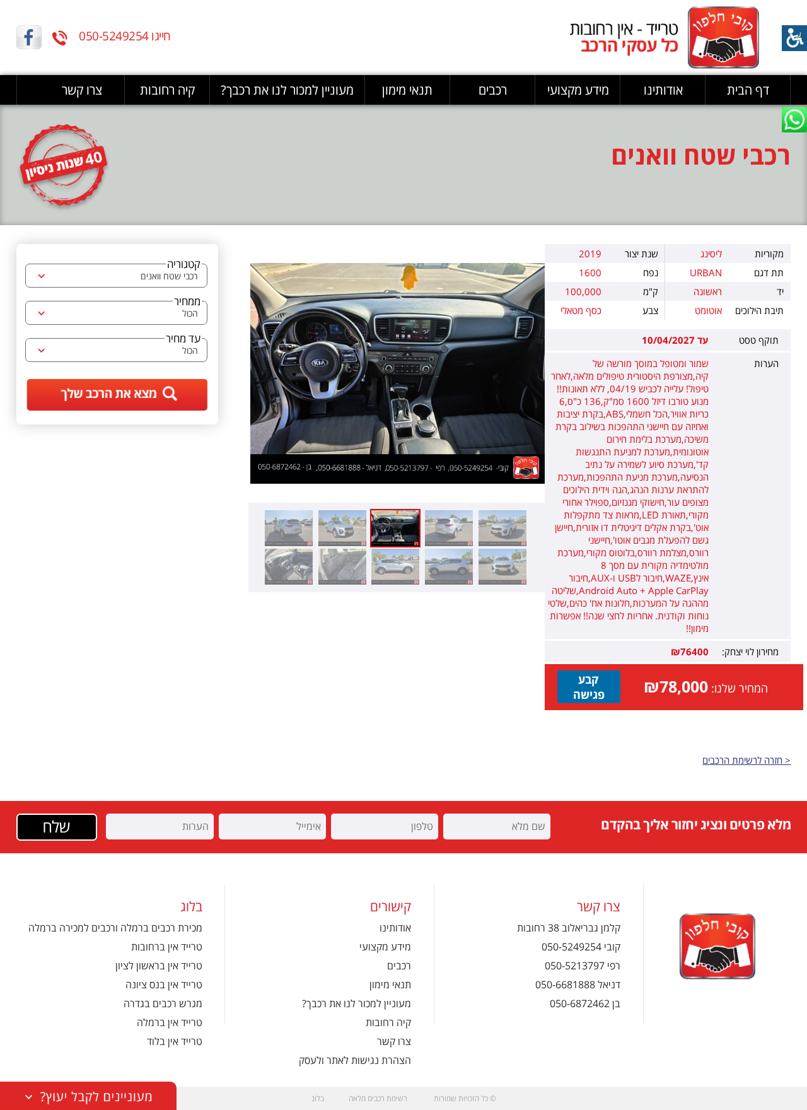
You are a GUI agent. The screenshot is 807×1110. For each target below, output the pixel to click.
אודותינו (663, 89)
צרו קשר (82, 89)
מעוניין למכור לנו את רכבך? (287, 89)
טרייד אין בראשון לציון (158, 966)
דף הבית (748, 89)
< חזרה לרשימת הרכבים (746, 760)
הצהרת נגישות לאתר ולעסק (355, 1060)
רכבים (493, 89)
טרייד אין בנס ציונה (163, 984)
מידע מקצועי (578, 89)
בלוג (317, 1098)
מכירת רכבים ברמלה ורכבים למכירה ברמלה (115, 928)
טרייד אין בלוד (174, 1041)
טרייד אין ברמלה (169, 1022)
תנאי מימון (407, 89)
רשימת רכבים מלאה (378, 1098)
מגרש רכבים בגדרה (163, 1003)
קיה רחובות (167, 89)
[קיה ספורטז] (397, 373)
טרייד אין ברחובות (166, 947)
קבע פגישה (589, 687)
